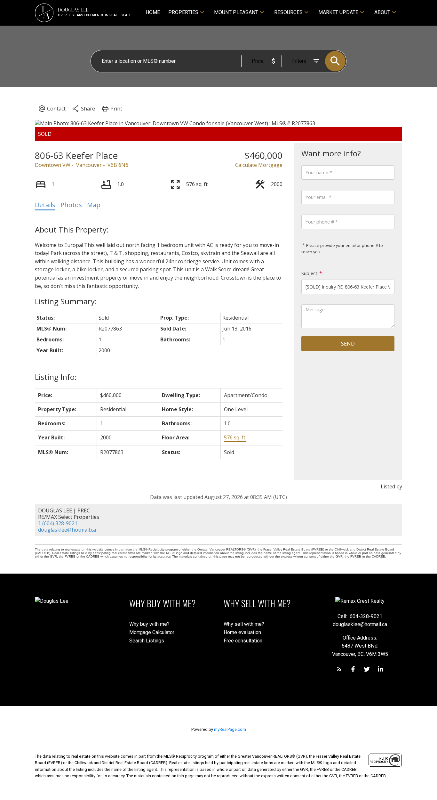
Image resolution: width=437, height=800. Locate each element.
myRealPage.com (230, 729)
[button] (339, 669)
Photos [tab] (71, 204)
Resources (288, 12)
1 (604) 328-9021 (57, 523)
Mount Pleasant (236, 12)
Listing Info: (56, 376)
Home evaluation (242, 632)
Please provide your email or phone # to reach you (342, 248)
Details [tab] (45, 204)
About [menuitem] (382, 12)
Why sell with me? (244, 624)
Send (348, 343)
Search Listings (146, 641)
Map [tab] (93, 204)
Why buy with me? (149, 624)
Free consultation (243, 641)
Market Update (338, 12)
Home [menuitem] (153, 12)
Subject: (309, 273)
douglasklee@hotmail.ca (67, 529)
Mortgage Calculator (151, 632)
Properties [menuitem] (183, 12)
